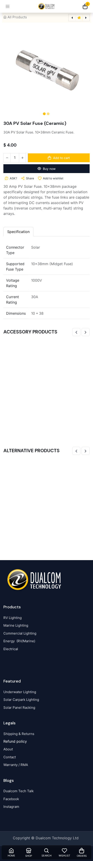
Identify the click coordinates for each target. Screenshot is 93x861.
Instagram (11, 806)
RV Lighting (12, 618)
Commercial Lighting (19, 633)
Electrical (10, 649)
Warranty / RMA (15, 765)
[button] (9, 69)
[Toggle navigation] (7, 6)
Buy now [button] (49, 169)
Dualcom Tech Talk (18, 791)
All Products (17, 17)
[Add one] (22, 157)
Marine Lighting (15, 625)
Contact (9, 757)
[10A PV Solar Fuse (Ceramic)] (46, 503)
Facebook (11, 799)
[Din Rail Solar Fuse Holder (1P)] (46, 384)
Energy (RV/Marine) (19, 641)
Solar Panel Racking (19, 707)
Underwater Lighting (19, 692)
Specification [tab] (18, 231)
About (8, 749)
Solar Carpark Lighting (21, 699)
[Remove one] (7, 157)
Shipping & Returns (18, 734)
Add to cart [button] (61, 158)
